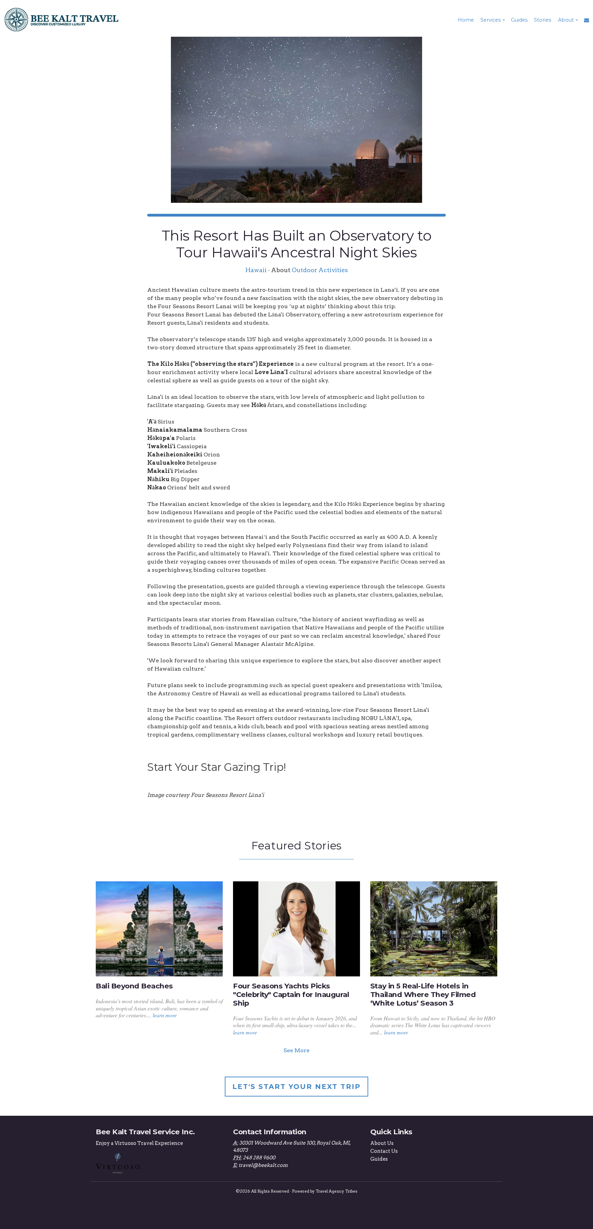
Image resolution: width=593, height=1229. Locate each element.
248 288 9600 (259, 1158)
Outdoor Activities (320, 270)
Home (466, 20)
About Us (382, 1143)
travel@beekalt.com (263, 1165)
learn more (165, 1015)
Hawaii (256, 270)
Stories (542, 20)
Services (490, 20)
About (566, 20)
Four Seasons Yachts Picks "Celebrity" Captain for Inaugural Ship (291, 994)
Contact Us (384, 1151)
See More (296, 1050)
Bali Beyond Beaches (134, 986)
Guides (519, 20)
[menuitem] (465, 20)
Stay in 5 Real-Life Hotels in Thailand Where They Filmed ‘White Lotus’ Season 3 (423, 994)
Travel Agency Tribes (336, 1191)
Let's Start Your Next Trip (296, 1086)
